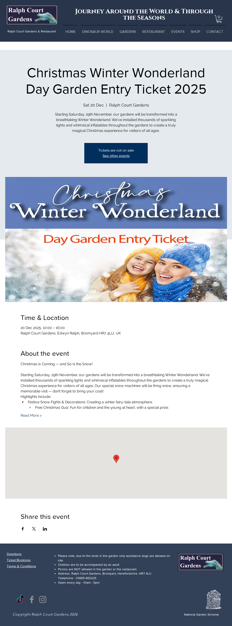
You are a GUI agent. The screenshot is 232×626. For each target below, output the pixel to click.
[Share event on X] (34, 529)
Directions (14, 554)
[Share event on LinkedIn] (45, 529)
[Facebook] (31, 599)
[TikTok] (20, 599)
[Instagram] (43, 599)
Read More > (31, 415)
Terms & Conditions (21, 566)
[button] (219, 19)
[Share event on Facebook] (23, 529)
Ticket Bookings (19, 560)
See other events (116, 156)
